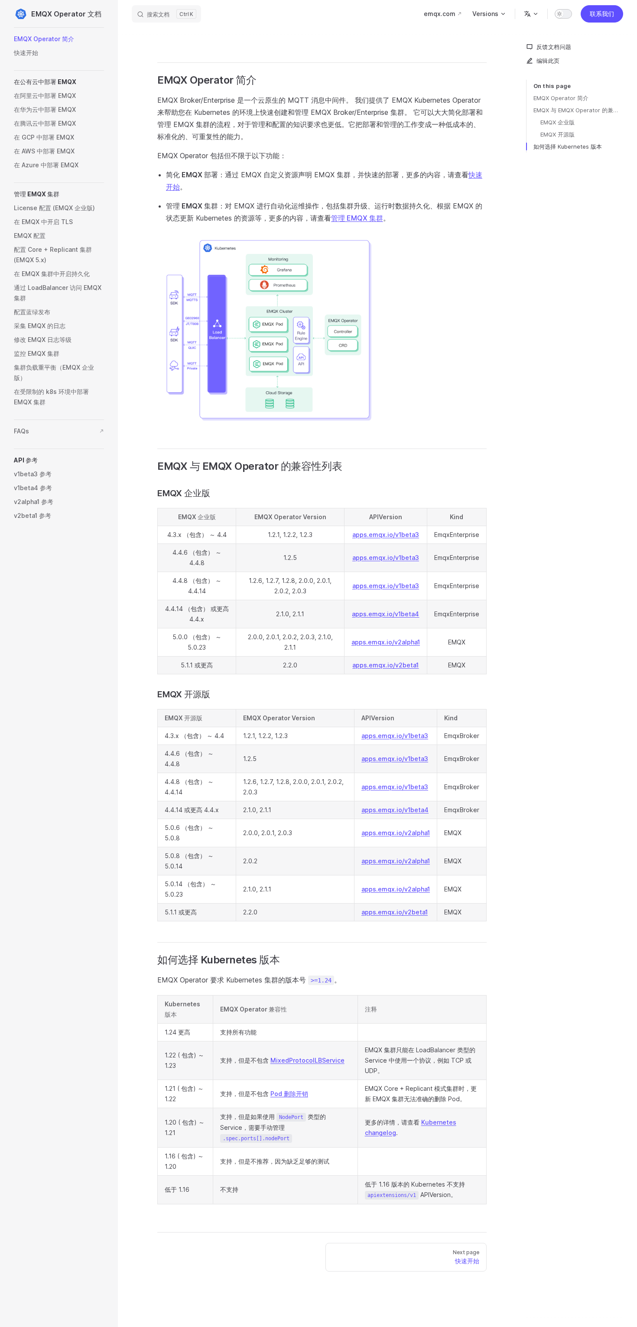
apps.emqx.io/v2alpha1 (385, 642)
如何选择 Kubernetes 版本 (567, 146)
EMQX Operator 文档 (66, 14)
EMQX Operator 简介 (560, 97)
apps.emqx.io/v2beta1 (385, 665)
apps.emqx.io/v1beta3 (385, 534)
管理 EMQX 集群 (357, 218)
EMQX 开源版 (557, 134)
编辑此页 (548, 60)
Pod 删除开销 (289, 1093)
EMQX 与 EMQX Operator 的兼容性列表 (578, 110)
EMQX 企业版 (557, 122)
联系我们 (602, 13)
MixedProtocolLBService (307, 1060)
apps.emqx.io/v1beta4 (385, 614)
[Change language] (531, 14)
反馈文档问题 (553, 46)
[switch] (563, 14)
